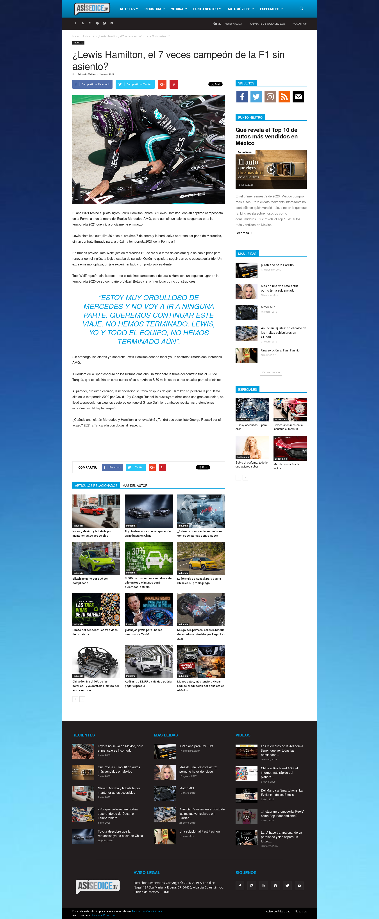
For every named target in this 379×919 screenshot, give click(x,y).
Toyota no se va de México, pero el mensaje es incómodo (120, 748)
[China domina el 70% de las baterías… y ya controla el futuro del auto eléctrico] (96, 661)
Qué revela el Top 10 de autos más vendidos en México (267, 136)
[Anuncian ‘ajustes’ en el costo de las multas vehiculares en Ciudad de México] (246, 333)
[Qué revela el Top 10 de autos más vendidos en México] (271, 169)
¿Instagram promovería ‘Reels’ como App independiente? (282, 813)
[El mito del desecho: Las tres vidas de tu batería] (96, 609)
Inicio (75, 36)
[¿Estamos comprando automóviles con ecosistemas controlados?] (201, 511)
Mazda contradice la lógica (286, 466)
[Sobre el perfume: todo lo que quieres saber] (252, 447)
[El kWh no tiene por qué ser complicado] (96, 558)
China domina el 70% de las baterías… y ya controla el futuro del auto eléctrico (95, 686)
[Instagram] (83, 23)
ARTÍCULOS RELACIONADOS (96, 485)
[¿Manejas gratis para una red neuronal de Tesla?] (149, 609)
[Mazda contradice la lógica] (290, 448)
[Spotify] (97, 23)
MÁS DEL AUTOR (135, 485)
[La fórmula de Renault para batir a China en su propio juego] (201, 558)
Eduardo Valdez (87, 74)
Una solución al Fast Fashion (281, 350)
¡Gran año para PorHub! (278, 265)
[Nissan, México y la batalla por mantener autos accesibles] (96, 511)
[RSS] (90, 23)
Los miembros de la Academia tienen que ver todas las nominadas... (282, 750)
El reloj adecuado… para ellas (251, 427)
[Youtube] (112, 23)
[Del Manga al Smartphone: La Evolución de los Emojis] (246, 795)
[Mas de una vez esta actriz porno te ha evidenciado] (246, 291)
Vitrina (177, 9)
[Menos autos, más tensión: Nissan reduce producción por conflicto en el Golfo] (201, 661)
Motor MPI (268, 307)
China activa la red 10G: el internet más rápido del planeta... (279, 772)
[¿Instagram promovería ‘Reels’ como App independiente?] (246, 816)
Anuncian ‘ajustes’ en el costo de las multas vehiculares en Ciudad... (283, 332)
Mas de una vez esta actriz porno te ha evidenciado (279, 288)
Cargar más (269, 372)
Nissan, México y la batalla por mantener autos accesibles (119, 790)
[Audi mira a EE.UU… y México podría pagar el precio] (149, 661)
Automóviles (239, 9)
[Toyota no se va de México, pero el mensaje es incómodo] (83, 751)
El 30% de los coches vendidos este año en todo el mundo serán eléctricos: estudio (148, 583)
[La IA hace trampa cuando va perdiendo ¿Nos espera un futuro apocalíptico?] (246, 837)
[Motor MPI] (246, 312)
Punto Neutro (205, 9)
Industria (153, 9)
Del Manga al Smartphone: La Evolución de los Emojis (282, 792)
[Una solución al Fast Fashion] (246, 355)
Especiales (269, 9)
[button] (301, 9)
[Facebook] (75, 23)
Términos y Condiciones (147, 911)
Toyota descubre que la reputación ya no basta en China (120, 833)
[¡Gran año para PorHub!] (246, 270)
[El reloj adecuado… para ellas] (252, 409)
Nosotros (300, 23)
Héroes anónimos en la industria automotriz (288, 427)
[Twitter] (104, 23)
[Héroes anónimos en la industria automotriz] (290, 409)
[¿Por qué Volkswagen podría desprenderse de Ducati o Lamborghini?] (83, 814)
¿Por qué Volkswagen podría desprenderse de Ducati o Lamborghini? (118, 813)
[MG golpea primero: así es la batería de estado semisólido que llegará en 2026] (201, 609)
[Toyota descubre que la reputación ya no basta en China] (149, 511)
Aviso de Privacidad (278, 911)
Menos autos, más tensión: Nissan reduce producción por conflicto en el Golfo (200, 686)
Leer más (242, 233)
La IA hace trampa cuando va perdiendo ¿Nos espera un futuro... (281, 836)
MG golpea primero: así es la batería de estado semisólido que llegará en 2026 (201, 634)
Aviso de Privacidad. (104, 915)
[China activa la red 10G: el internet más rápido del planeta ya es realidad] (246, 773)
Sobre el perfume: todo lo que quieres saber (252, 464)
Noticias (127, 9)
